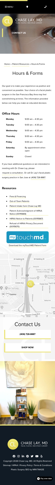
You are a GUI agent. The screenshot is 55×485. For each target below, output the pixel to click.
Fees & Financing (18, 196)
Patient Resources (20, 64)
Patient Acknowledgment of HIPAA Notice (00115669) (26, 212)
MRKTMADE (38, 469)
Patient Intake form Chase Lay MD (25, 206)
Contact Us (19, 33)
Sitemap (7, 465)
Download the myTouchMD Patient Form (27, 245)
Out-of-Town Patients (19, 201)
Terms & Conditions (43, 465)
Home (7, 64)
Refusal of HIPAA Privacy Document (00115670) (26, 225)
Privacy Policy (26, 465)
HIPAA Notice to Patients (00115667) (26, 218)
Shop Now (27, 347)
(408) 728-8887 (38, 177)
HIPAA (15, 465)
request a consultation (12, 172)
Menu (10, 6)
